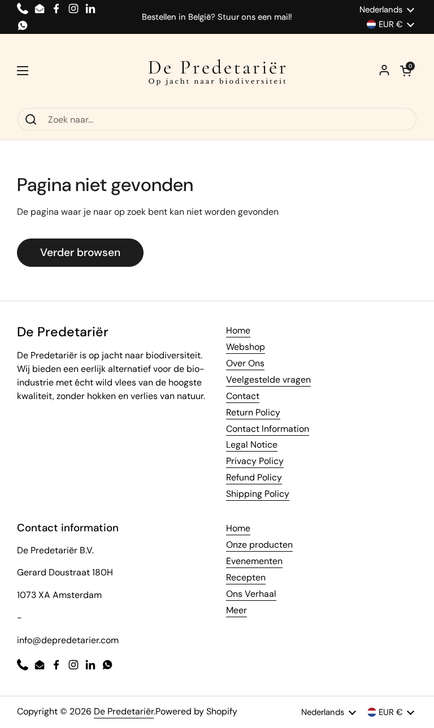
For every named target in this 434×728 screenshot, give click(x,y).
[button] (405, 70)
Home (238, 330)
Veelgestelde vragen (268, 379)
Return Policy (253, 412)
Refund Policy (254, 477)
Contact (242, 396)
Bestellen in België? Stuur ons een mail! (217, 17)
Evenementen (254, 561)
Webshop (245, 347)
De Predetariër (124, 711)
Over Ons (245, 363)
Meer (236, 610)
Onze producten (259, 545)
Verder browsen (80, 252)
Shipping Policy (257, 494)
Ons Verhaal (251, 594)
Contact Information (267, 429)
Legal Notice (251, 444)
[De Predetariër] (217, 70)
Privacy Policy (255, 461)
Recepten (246, 577)
